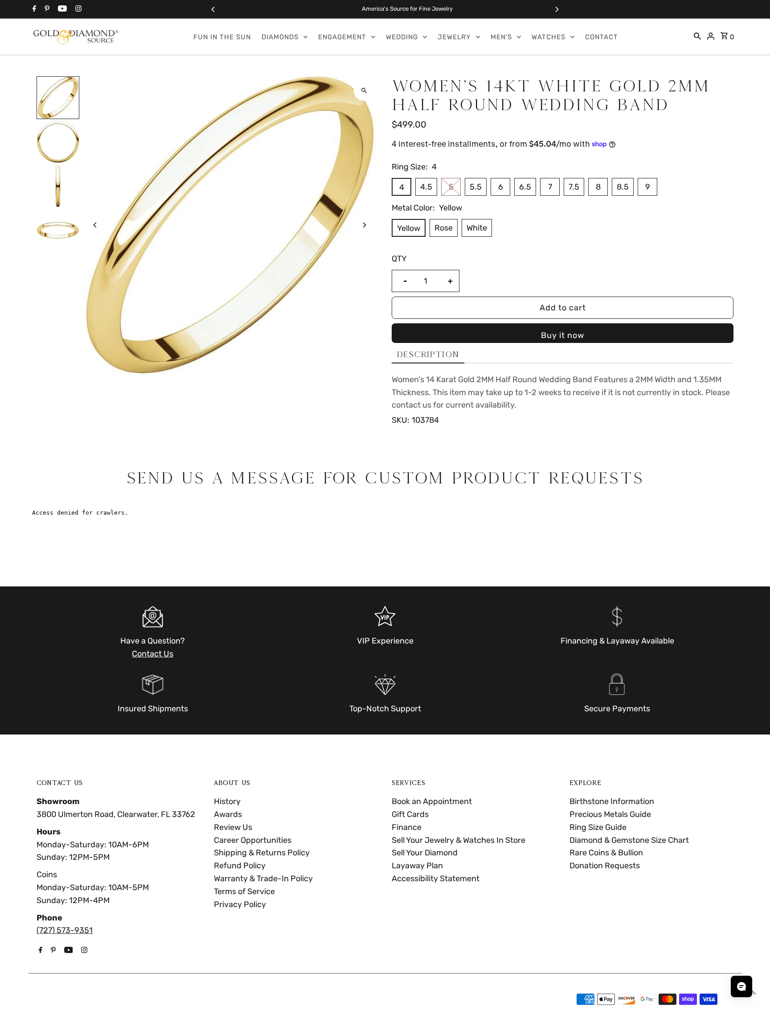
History (227, 801)
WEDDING (402, 37)
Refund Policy (240, 866)
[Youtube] (61, 9)
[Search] (697, 37)
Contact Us (152, 654)
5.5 (476, 187)
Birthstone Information (611, 801)
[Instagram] (77, 9)
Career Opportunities (252, 840)
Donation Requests (604, 866)
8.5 (623, 187)
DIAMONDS (280, 37)
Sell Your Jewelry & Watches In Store (458, 840)
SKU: (401, 420)
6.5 (525, 187)
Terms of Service (244, 891)
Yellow (408, 228)
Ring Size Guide (598, 827)
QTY (399, 259)
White (477, 228)
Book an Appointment (432, 801)
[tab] (428, 354)
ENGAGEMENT (342, 37)
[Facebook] (33, 9)
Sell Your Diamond (425, 853)
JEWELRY (454, 37)
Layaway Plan (417, 866)
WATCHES (548, 37)
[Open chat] (741, 986)
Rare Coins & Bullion (606, 853)
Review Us (233, 827)
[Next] (556, 9)
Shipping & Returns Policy (262, 853)
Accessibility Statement (435, 878)
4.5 (426, 187)
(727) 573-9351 (65, 930)
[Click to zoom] (364, 91)
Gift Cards (410, 814)
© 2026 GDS (60, 999)
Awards (228, 814)
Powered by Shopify (126, 999)
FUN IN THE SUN (222, 37)
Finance (407, 827)
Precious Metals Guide (610, 814)
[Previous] (213, 9)
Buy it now (562, 335)
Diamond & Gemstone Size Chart (629, 840)
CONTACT (601, 37)
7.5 (574, 187)
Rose (443, 228)
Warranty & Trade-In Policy (263, 878)
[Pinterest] (45, 9)
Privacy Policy (240, 904)
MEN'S (501, 37)
